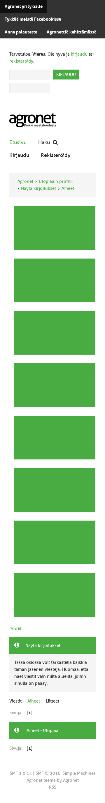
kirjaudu (79, 54)
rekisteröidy (21, 61)
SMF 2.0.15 (21, 773)
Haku (44, 142)
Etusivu (18, 142)
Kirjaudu (19, 155)
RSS (52, 787)
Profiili (15, 629)
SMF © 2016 (48, 773)
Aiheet (68, 188)
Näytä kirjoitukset (38, 188)
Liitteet (52, 701)
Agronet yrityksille (24, 6)
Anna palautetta (21, 32)
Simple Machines (79, 773)
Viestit (15, 701)
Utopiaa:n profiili (56, 181)
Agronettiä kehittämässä (72, 32)
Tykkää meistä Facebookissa (33, 19)
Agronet (25, 181)
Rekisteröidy (56, 155)
